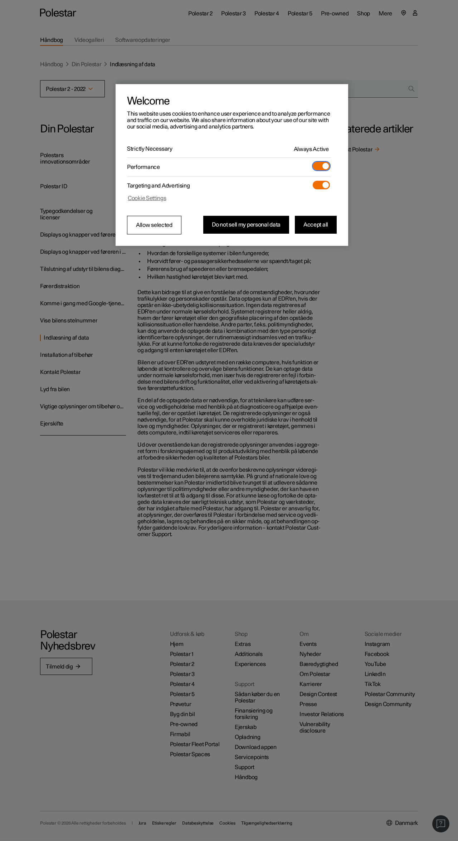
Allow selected (154, 225)
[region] (232, 165)
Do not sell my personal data (246, 225)
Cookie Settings (147, 198)
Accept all (315, 225)
